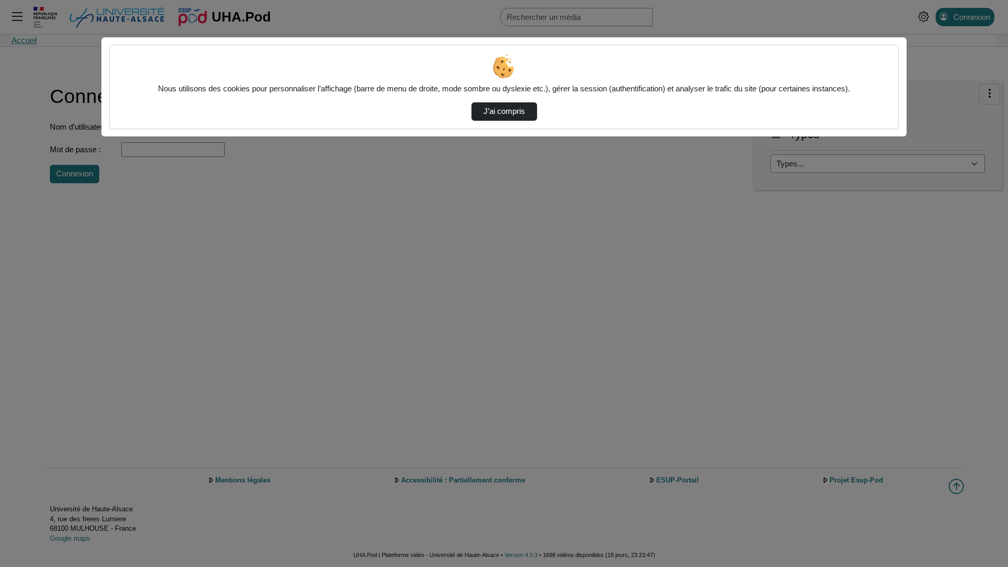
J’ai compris (504, 111)
